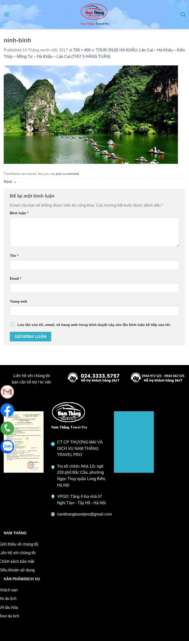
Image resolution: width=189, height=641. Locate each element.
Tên (14, 256)
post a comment (67, 174)
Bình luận (19, 213)
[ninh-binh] (91, 114)
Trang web (18, 301)
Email (15, 278)
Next (10, 182)
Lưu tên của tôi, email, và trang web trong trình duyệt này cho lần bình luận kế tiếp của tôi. (94, 325)
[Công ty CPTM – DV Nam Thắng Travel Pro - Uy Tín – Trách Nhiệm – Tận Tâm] (94, 14)
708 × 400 (82, 50)
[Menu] (7, 14)
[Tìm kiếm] (183, 14)
